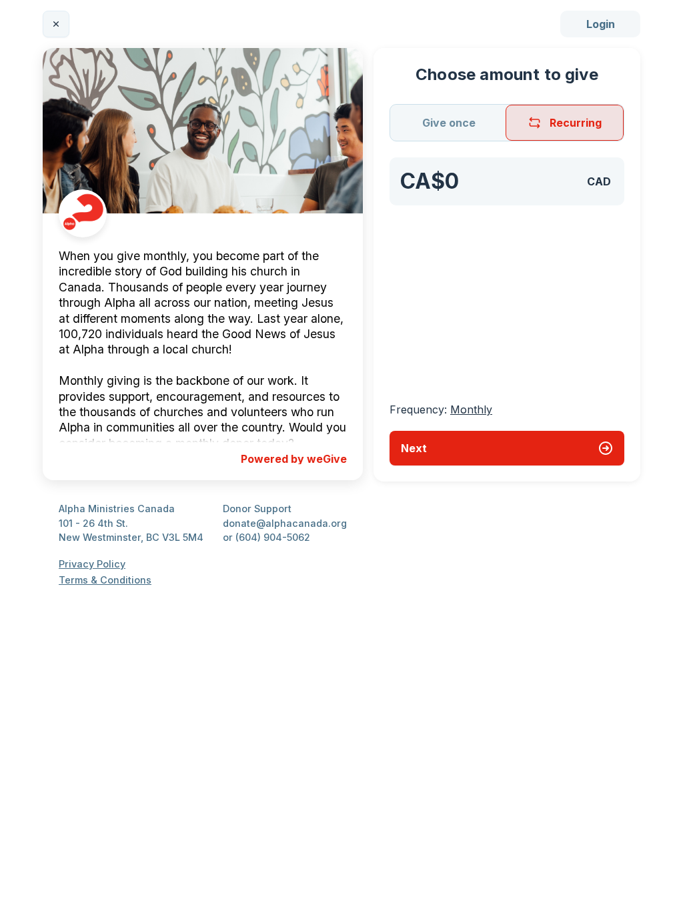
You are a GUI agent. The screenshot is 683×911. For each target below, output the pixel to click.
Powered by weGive (294, 458)
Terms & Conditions (105, 580)
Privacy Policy (92, 564)
